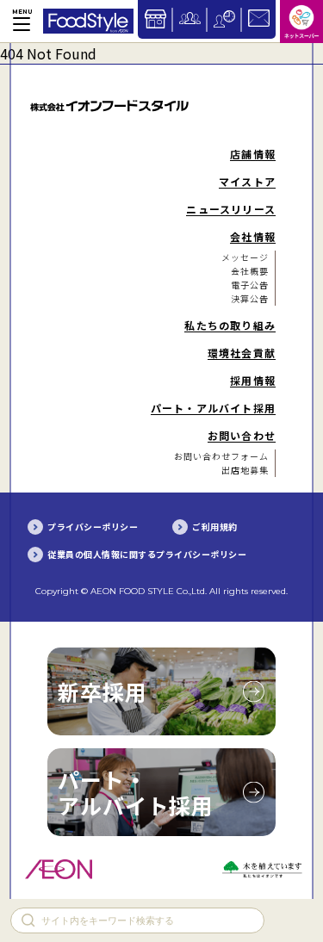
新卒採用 (102, 691)
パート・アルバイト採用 (136, 792)
